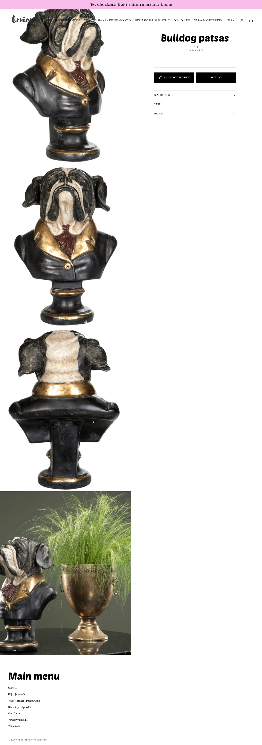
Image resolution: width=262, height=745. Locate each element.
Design (158, 113)
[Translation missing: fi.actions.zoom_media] (65, 82)
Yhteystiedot (14, 726)
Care (157, 104)
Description (162, 95)
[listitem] (230, 20)
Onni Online (14, 713)
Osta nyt (216, 77)
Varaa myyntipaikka (17, 719)
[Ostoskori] (250, 20)
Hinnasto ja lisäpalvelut (19, 707)
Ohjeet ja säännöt (16, 694)
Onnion (20, 739)
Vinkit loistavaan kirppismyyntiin (24, 700)
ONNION (13, 688)
